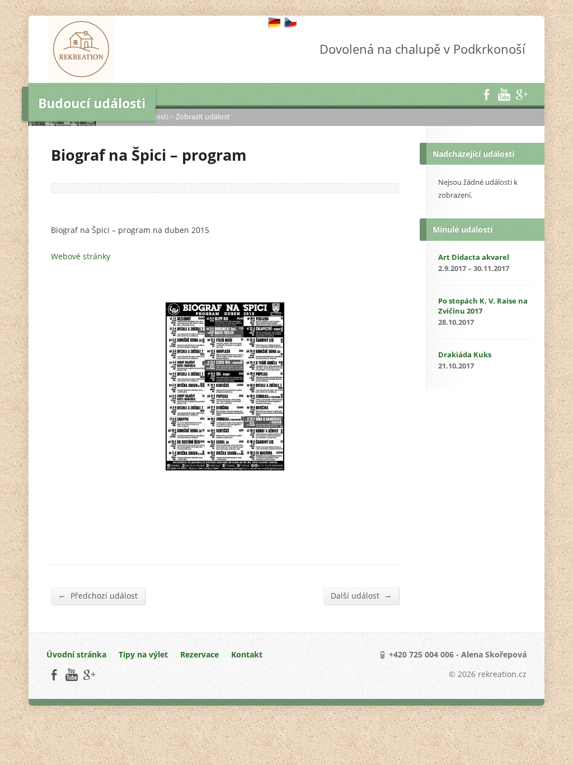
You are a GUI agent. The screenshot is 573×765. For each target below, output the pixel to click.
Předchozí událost (98, 595)
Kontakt (246, 654)
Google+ (521, 94)
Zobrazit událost (203, 116)
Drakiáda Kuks (464, 354)
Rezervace (199, 654)
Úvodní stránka (76, 654)
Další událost (361, 595)
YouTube (503, 94)
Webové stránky (80, 256)
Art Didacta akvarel (473, 257)
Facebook (486, 94)
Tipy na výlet (143, 654)
